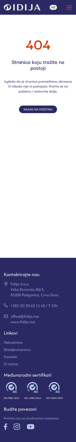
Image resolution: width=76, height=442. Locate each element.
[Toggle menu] (69, 7)
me (53, 7)
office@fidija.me (25, 316)
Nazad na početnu (38, 109)
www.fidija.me (23, 322)
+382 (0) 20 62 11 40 (27, 305)
